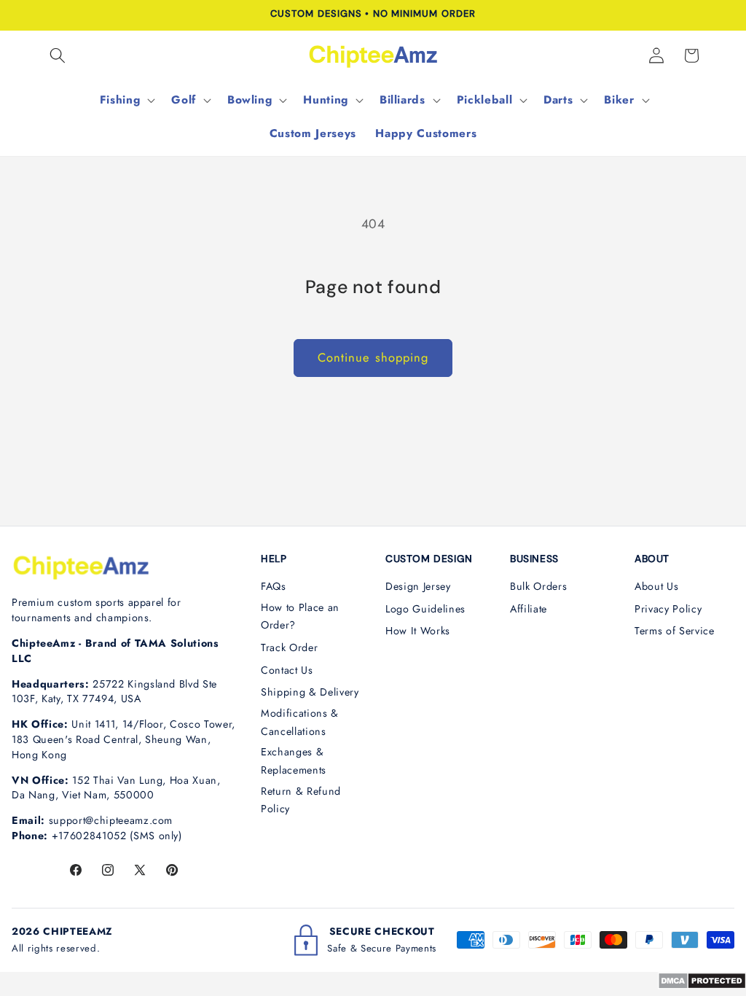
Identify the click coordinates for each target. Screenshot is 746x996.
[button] (57, 55)
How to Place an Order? (300, 616)
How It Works (417, 630)
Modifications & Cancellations (300, 722)
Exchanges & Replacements (293, 760)
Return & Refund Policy (301, 800)
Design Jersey (418, 586)
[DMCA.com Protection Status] (702, 985)
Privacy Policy (668, 609)
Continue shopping (373, 357)
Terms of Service (675, 630)
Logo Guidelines (425, 609)
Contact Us (287, 670)
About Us (656, 586)
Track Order (289, 647)
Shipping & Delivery (310, 692)
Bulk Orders (538, 586)
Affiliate (528, 609)
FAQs (273, 586)
